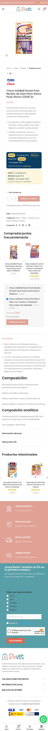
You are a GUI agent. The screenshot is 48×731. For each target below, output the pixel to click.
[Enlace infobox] (20, 524)
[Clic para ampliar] (7, 55)
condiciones (27, 166)
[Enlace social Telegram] (29, 225)
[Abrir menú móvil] (3, 9)
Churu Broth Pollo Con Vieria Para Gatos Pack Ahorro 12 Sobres (12, 484)
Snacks (23, 68)
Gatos (16, 68)
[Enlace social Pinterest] (23, 225)
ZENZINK (26, 704)
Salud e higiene (12, 221)
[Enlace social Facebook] (16, 225)
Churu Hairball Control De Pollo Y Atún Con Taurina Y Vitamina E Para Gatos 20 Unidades (34, 268)
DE (39, 704)
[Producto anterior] (7, 73)
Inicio (8, 68)
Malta (24, 218)
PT (33, 704)
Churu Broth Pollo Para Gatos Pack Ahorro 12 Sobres (35, 484)
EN (35, 704)
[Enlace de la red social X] (19, 225)
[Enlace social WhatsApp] (26, 225)
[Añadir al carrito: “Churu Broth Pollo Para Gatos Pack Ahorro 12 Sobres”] (35, 476)
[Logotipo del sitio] (24, 9)
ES (31, 704)
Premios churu (35, 68)
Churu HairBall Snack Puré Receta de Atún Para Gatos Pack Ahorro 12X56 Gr (13, 267)
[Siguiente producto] (13, 73)
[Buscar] (39, 9)
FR (37, 704)
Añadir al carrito (28, 199)
